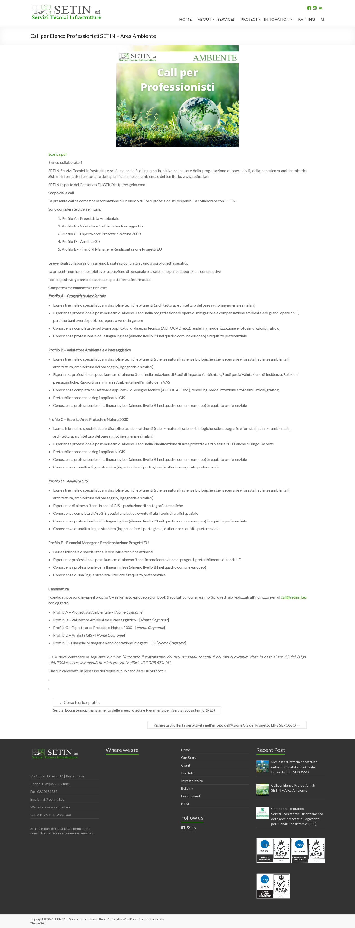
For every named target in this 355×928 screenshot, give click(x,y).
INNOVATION (277, 19)
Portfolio (187, 773)
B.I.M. (185, 804)
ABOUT (205, 19)
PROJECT (249, 19)
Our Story (188, 757)
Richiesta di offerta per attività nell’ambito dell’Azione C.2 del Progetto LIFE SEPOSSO (227, 725)
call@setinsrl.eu (294, 597)
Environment (190, 796)
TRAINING (305, 19)
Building (187, 788)
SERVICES (226, 19)
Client (185, 765)
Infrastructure (192, 781)
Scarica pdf (57, 154)
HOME (185, 19)
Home (185, 750)
